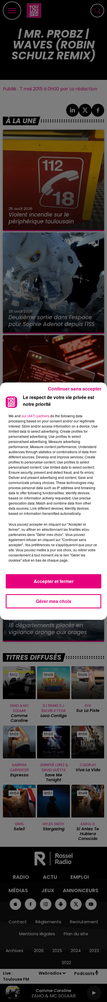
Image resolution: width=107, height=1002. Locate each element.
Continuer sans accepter (74, 388)
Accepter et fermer (54, 581)
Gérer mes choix (53, 601)
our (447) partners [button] (35, 415)
